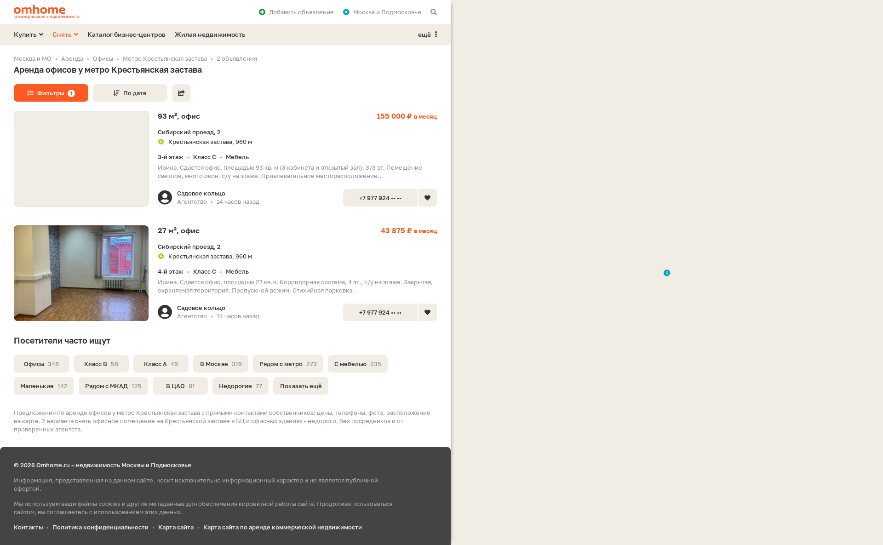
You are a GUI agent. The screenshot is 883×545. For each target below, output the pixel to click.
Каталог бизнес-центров (126, 34)
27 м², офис (179, 230)
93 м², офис (179, 115)
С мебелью (357, 363)
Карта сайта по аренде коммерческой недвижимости (282, 527)
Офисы (41, 363)
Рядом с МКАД (113, 386)
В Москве (221, 363)
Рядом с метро (288, 363)
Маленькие (44, 386)
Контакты (28, 527)
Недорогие (240, 386)
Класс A (161, 363)
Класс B (101, 363)
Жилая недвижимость (210, 34)
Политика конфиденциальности (100, 527)
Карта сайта (176, 527)
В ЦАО (180, 386)
